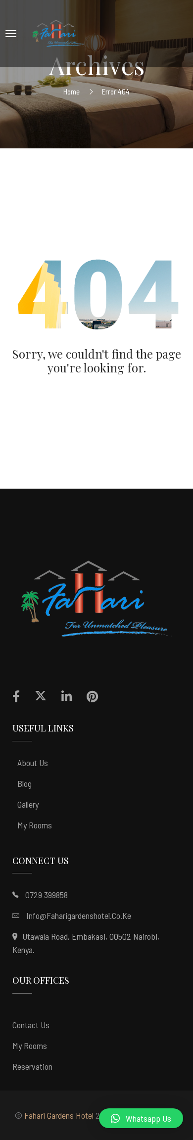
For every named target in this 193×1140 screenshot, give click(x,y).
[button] (141, 1118)
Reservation (32, 1066)
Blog (24, 783)
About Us (32, 762)
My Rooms (34, 825)
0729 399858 (46, 894)
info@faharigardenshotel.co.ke (78, 915)
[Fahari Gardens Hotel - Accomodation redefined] (59, 33)
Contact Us (30, 1024)
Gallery (28, 804)
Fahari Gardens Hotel (59, 1115)
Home (71, 91)
